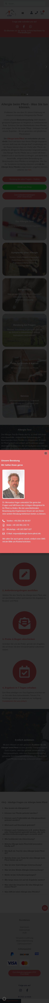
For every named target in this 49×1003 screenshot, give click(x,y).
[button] (4, 998)
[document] (24, 501)
